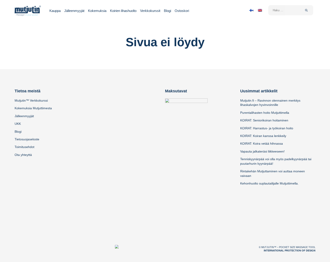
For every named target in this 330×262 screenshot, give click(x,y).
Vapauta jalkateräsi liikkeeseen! (262, 151)
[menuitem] (251, 10)
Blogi (167, 11)
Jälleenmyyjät (74, 11)
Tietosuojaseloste (27, 139)
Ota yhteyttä (23, 155)
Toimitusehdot (24, 147)
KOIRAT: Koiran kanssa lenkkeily (263, 136)
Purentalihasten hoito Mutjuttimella (264, 112)
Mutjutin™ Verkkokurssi (31, 100)
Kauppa (55, 11)
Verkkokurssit (150, 11)
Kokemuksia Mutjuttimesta (33, 108)
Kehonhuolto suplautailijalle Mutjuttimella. (269, 183)
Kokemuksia (97, 11)
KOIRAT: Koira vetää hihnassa (261, 143)
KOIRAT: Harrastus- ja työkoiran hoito (266, 128)
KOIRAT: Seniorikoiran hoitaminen (264, 120)
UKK (18, 123)
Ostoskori (182, 11)
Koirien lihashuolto (123, 11)
